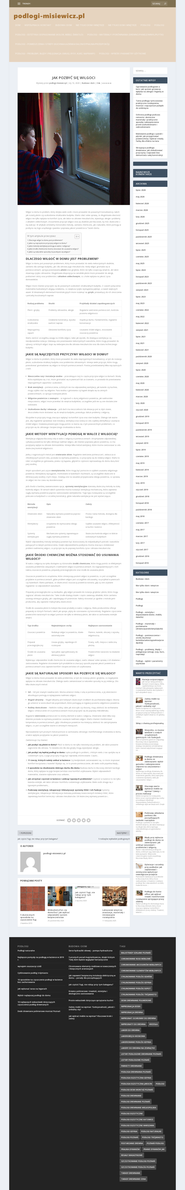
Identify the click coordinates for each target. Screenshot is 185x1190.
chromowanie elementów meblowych (141, 970)
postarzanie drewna (132, 1143)
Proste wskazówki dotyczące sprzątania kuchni (91, 1000)
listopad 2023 (142, 276)
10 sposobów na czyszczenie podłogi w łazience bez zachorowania (40, 980)
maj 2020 (140, 383)
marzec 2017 (142, 536)
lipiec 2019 (141, 449)
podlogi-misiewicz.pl (58, 83)
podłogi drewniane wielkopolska (138, 1107)
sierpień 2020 (142, 363)
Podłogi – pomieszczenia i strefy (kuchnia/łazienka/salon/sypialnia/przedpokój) (62, 44)
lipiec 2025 (141, 250)
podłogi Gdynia (129, 1131)
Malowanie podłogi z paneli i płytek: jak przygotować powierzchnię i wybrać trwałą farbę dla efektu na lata (149, 137)
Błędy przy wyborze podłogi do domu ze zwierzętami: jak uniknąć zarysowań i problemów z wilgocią (150, 842)
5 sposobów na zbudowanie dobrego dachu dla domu (54, 768)
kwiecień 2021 (142, 350)
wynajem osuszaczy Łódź (29, 966)
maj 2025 (140, 263)
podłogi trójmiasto (152, 1137)
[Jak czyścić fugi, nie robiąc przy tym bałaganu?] (87, 887)
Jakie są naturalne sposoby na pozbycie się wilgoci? (49, 252)
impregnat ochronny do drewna (45, 3)
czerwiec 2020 (142, 376)
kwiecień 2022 (142, 323)
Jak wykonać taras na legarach (32, 988)
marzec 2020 (142, 396)
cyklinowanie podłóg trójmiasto (138, 994)
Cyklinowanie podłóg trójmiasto (33, 973)
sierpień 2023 (142, 290)
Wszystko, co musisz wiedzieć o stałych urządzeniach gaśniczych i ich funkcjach (150, 734)
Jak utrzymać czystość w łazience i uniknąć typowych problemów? (60, 779)
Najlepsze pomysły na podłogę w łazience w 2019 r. (41, 958)
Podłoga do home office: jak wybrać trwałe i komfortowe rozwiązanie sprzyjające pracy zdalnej (150, 896)
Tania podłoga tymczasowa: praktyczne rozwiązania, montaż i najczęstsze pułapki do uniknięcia (150, 104)
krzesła (153, 1024)
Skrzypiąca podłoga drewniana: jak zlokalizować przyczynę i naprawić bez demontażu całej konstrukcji (149, 151)
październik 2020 (144, 356)
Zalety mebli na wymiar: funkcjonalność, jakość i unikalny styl (148, 702)
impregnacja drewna (132, 1012)
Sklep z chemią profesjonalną (150, 723)
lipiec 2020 (141, 370)
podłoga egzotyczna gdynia (136, 1077)
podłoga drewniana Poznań (136, 1072)
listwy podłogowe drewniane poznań (141, 1054)
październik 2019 (144, 430)
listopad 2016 (142, 563)
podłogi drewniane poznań (135, 1101)
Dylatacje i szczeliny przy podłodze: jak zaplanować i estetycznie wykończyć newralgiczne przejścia (150, 869)
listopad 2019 (142, 423)
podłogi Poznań (129, 1137)
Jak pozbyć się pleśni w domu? (42, 744)
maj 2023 (140, 303)
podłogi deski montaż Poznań (137, 1089)
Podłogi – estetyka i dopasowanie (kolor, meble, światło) (49, 35)
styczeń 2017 (142, 549)
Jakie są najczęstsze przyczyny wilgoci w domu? (48, 243)
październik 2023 (144, 283)
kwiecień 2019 (142, 469)
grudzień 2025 (142, 223)
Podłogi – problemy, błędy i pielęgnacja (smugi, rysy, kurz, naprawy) (55, 53)
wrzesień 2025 (142, 243)
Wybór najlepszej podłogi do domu (34, 995)
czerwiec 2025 (142, 256)
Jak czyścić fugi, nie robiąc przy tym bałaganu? (85, 895)
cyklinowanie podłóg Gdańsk (136, 976)
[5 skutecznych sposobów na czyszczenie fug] (32, 898)
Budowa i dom (63, 25)
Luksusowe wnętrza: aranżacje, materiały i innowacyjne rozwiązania (113, 914)
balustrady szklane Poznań (136, 952)
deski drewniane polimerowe (136, 1000)
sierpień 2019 (142, 443)
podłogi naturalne (151, 1131)
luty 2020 (140, 403)
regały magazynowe (131, 1155)
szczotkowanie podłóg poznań (138, 1167)
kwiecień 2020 (142, 389)
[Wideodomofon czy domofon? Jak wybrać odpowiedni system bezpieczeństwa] (60, 896)
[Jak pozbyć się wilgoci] (74, 149)
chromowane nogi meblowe (136, 958)
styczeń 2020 (142, 409)
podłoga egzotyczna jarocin (136, 1083)
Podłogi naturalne (26, 950)
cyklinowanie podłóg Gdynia (136, 982)
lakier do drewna (130, 1030)
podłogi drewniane (131, 1095)
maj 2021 (140, 343)
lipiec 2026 (141, 190)
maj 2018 (140, 516)
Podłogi (145, 25)
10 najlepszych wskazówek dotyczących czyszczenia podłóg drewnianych (36, 1003)
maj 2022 (140, 316)
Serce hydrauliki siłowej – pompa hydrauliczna (90, 950)
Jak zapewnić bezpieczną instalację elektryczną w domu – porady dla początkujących (92, 976)
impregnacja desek (130, 1006)
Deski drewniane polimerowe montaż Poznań (39, 1011)
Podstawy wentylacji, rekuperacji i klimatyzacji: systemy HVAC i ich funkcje (64, 790)
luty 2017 (140, 543)
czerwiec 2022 (142, 310)
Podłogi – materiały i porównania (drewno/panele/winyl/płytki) (125, 35)
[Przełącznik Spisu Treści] (76, 236)
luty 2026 (140, 216)
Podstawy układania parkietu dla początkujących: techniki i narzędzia (150, 817)
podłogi (160, 1083)
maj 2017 (140, 529)
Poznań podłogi (155, 1143)
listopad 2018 (142, 503)
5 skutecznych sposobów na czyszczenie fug (28, 917)
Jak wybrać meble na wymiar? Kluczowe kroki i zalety (91, 1017)
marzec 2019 (142, 476)
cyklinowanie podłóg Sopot (136, 988)
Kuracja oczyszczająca (152, 679)
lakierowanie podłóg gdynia (136, 1042)
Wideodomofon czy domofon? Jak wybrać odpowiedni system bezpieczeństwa (59, 914)
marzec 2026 (142, 210)
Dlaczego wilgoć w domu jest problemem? (46, 240)
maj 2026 (140, 196)
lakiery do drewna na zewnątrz (138, 1048)
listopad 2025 (142, 230)
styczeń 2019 (142, 489)
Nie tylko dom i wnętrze (90, 25)
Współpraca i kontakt (38, 25)
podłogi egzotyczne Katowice (137, 1119)
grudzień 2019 (142, 416)
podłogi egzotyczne (132, 1113)
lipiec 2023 (141, 296)
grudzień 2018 (142, 496)
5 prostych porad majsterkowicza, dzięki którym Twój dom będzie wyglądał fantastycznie (92, 958)
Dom (17, 25)
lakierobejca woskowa (133, 1036)
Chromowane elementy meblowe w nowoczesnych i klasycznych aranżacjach (92, 967)
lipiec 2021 (141, 336)
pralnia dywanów (130, 1149)
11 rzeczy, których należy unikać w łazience (49, 760)
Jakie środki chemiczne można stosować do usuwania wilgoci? (54, 249)
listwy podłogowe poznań (135, 1060)
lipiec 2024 (141, 270)
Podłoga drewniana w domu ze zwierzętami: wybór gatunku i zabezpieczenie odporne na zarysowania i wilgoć (149, 762)
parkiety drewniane (131, 1066)
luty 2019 (140, 483)
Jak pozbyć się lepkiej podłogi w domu (46, 752)
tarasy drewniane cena (133, 1179)
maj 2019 (140, 463)
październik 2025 (144, 236)
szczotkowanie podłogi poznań (138, 1161)
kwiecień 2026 (142, 203)
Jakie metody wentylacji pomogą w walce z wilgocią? (49, 246)
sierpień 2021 (142, 330)
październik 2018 (144, 509)
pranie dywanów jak (154, 1149)
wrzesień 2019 (142, 436)
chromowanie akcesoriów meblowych (141, 964)
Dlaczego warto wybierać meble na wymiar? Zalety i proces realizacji (149, 790)
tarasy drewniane (130, 1173)
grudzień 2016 (142, 556)
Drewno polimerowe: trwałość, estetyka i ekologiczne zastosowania (88, 992)
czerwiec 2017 (142, 523)
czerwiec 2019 (142, 456)
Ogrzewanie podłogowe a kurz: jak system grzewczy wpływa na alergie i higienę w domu (149, 90)
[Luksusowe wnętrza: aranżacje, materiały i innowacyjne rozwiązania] (114, 896)
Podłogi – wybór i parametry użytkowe (122, 53)
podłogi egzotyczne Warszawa (137, 1125)
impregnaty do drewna (133, 1024)
